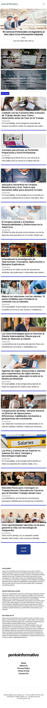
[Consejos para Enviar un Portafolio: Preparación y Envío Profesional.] (23, 141)
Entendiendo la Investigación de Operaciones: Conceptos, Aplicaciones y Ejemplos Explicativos (23, 262)
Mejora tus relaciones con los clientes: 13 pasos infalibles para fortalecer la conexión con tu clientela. (23, 299)
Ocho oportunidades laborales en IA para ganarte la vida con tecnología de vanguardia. (23, 528)
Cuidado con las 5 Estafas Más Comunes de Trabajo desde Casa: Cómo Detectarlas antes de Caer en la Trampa (23, 115)
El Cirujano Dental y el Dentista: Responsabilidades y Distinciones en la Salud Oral (22, 224)
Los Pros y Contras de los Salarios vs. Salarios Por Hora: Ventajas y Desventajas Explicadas (21, 453)
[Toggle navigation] (44, 4)
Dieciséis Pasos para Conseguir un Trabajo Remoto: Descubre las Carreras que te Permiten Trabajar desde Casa (22, 490)
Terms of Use (23, 671)
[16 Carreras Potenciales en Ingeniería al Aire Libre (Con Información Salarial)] (23, 19)
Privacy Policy (23, 668)
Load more (23, 549)
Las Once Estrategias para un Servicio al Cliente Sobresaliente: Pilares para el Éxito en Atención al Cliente (23, 336)
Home (23, 663)
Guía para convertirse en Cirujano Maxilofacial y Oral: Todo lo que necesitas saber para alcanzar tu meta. (22, 187)
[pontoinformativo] (9, 4)
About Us (24, 666)
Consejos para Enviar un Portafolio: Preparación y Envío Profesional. (20, 151)
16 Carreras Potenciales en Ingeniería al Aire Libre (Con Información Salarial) (23, 33)
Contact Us (23, 673)
